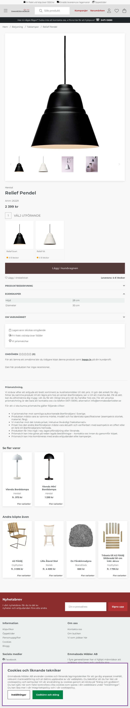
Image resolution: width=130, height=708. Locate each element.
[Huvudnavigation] (6, 10)
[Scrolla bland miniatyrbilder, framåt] (119, 164)
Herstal (9, 187)
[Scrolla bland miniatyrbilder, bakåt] (11, 164)
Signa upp (118, 606)
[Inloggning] (109, 10)
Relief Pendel (50, 26)
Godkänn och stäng (47, 694)
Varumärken (97, 10)
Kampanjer (81, 10)
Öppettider (100, 2)
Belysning (17, 26)
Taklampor (33, 26)
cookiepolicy (68, 687)
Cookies (7, 641)
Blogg (6, 646)
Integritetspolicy (41, 687)
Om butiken (74, 633)
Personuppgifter (12, 637)
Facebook (10, 659)
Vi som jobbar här (77, 637)
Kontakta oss (75, 629)
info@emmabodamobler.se (106, 400)
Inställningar (18, 694)
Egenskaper (13, 293)
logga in (86, 359)
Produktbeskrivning (19, 285)
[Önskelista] (116, 10)
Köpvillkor (8, 629)
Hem (5, 26)
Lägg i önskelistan (17, 277)
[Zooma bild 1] (65, 93)
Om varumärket (15, 317)
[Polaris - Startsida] (20, 10)
